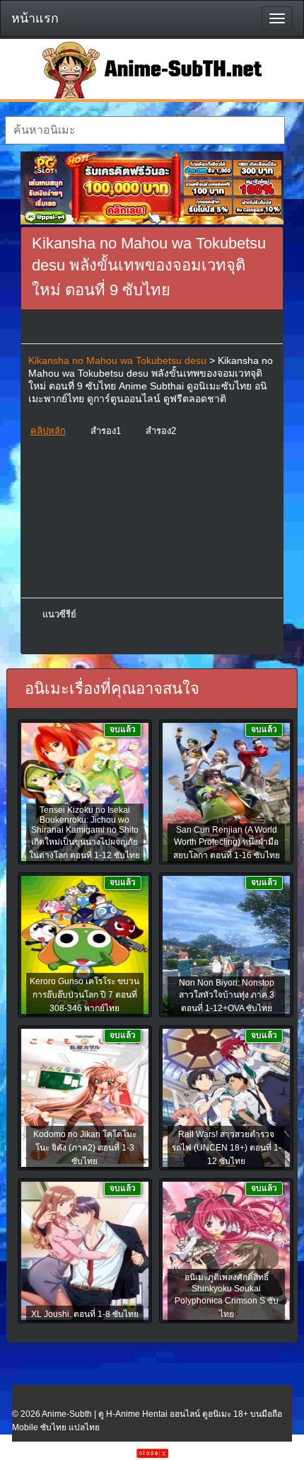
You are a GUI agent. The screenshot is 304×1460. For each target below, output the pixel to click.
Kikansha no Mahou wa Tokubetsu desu (117, 360)
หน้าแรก (35, 18)
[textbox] (145, 130)
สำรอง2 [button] (161, 431)
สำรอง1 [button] (105, 431)
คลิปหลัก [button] (48, 431)
